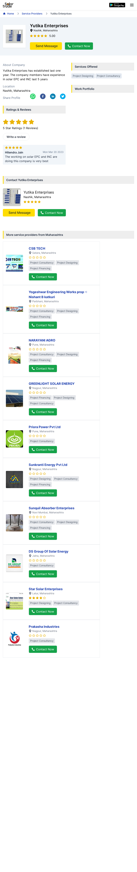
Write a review (16, 137)
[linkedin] (53, 96)
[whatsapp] (33, 96)
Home (10, 13)
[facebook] (43, 96)
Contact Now (81, 46)
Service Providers (32, 13)
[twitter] (63, 96)
